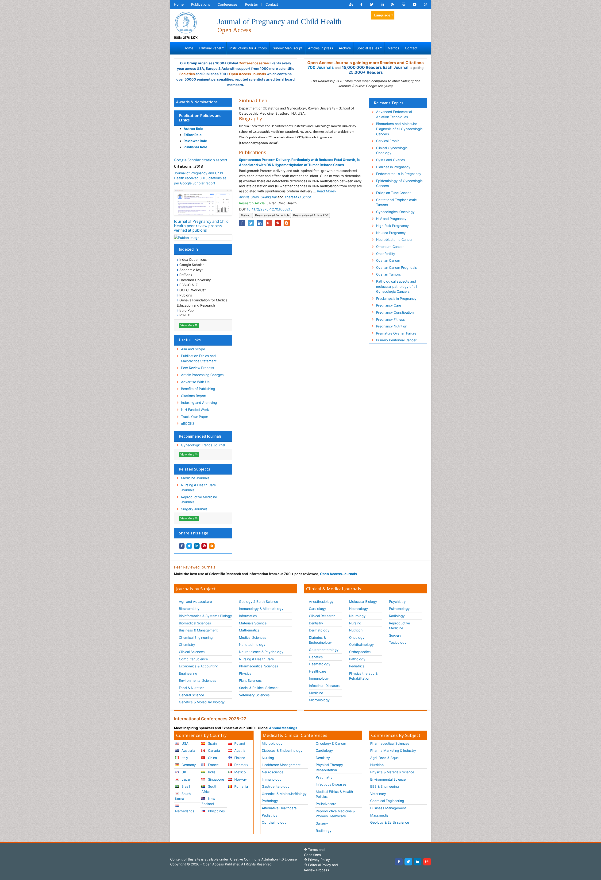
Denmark (240, 765)
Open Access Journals (247, 74)
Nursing (355, 623)
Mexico (239, 772)
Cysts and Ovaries (390, 160)
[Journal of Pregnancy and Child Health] (185, 22)
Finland (239, 758)
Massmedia (379, 815)
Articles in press (320, 48)
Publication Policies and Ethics (200, 118)
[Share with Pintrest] (204, 546)
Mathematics (249, 630)
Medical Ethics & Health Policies (334, 794)
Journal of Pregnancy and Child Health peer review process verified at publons (201, 226)
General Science (191, 695)
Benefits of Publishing (198, 389)
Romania (240, 786)
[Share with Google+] (269, 223)
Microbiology (319, 700)
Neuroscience (272, 772)
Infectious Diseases (324, 686)
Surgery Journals (194, 509)
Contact (272, 4)
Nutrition (355, 630)
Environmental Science (388, 779)
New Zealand (208, 801)
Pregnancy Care (388, 305)
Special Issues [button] (368, 48)
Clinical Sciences (192, 652)
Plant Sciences (250, 680)
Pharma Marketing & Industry (393, 750)
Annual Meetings (283, 728)
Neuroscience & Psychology (261, 652)
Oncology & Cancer (331, 743)
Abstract (245, 215)
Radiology (397, 616)
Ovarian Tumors (388, 274)
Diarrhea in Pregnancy (393, 167)
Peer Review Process (197, 368)
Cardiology (317, 609)
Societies (187, 74)
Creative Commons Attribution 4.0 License (263, 859)
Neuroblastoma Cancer (394, 239)
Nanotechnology (252, 644)
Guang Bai (269, 197)
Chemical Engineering (196, 637)
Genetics (316, 657)
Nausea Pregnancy (391, 233)
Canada (213, 750)
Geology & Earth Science (258, 602)
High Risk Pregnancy (392, 226)
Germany (188, 765)
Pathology (357, 659)
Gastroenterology (275, 786)
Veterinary (378, 794)
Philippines (216, 811)
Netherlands (184, 811)
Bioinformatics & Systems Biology (205, 616)
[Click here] (351, 4)
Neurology (357, 616)
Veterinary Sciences (254, 695)
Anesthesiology (321, 602)
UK (183, 772)
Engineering (188, 673)
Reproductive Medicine (399, 625)
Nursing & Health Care (256, 659)
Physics (245, 673)
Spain (212, 743)
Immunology (319, 678)
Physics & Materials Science (392, 772)
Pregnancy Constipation (395, 312)
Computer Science (193, 659)
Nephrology (358, 609)
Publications (200, 4)
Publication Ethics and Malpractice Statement (198, 358)
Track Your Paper (194, 417)
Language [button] (382, 15)
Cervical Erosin (387, 141)
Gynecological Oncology (395, 212)
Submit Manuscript (287, 48)
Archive (345, 48)
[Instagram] (427, 861)
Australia (188, 750)
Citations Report (193, 396)
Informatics (248, 616)
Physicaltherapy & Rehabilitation (363, 676)
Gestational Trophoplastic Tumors (396, 202)
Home (179, 4)
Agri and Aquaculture (195, 602)
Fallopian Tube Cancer (393, 193)
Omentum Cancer (390, 247)
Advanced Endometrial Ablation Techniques (394, 114)
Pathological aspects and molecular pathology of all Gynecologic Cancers (396, 286)
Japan (186, 779)
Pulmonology (399, 609)
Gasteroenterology (324, 650)
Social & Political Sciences (259, 688)
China (212, 758)
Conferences (228, 4)
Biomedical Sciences (195, 623)
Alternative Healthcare (279, 808)
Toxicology (397, 642)
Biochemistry (189, 609)
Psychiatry (397, 602)
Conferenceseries (254, 63)
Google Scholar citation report (200, 160)
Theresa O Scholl (297, 197)
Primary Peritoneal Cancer (396, 340)
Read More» (326, 191)
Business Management (388, 808)
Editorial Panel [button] (210, 48)
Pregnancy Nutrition (391, 326)
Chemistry (187, 644)
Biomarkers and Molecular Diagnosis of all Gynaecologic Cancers (399, 129)
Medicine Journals (195, 478)
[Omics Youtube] (414, 4)
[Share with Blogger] (212, 546)
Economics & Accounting (198, 666)
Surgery (395, 635)
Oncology (356, 637)
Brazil (185, 786)
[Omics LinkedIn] (382, 4)
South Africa (209, 789)
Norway (240, 779)
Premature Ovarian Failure (396, 333)
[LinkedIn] (417, 861)
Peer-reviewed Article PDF (310, 215)
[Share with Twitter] (189, 546)
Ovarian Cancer (388, 260)
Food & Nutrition (191, 688)
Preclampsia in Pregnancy (396, 298)
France (213, 765)
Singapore (215, 779)
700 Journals (321, 67)
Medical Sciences (252, 637)
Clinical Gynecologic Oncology (392, 150)
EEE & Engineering (384, 786)
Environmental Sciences (197, 680)
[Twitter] (408, 861)
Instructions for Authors (248, 48)
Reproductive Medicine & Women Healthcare (335, 813)
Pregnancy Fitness (390, 319)
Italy (184, 758)
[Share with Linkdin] (197, 546)
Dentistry (316, 623)
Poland (239, 743)
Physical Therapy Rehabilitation (329, 767)
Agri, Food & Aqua (384, 758)
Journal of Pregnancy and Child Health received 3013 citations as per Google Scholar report (200, 178)
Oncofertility (385, 254)
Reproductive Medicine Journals (199, 499)
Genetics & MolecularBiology (284, 794)
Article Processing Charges (202, 375)
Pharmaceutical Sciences (258, 666)
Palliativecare (326, 804)
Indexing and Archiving (199, 403)
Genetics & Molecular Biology (202, 702)
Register (251, 4)
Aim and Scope (193, 349)
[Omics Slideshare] (403, 4)
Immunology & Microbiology (261, 609)
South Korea (183, 796)
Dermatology (319, 630)
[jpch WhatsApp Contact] (425, 4)
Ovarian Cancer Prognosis (396, 267)
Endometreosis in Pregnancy (398, 174)
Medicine (316, 693)
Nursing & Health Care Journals (198, 487)
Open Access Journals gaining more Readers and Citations (365, 62)
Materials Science (252, 623)
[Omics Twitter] (371, 4)
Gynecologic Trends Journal (203, 445)
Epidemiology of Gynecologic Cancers (399, 183)
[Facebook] (399, 861)
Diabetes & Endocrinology (320, 640)
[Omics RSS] (393, 4)
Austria (239, 750)
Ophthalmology (361, 644)
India (211, 772)
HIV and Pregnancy (391, 219)
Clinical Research (322, 616)
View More (187, 325)
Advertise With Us (195, 382)
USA (185, 743)
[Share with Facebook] (182, 546)
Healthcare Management (281, 765)
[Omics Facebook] (361, 4)
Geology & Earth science (389, 822)
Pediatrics (357, 666)
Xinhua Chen (249, 197)
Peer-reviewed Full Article (272, 215)
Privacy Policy (318, 860)
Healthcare (317, 671)
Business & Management (198, 630)
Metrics (393, 48)
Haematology (319, 664)
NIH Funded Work (195, 410)
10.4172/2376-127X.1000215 (270, 209)
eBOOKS (187, 423)
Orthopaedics (360, 652)
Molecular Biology (363, 602)
